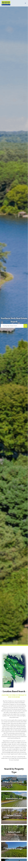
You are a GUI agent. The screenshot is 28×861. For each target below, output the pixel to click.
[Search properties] (25, 326)
